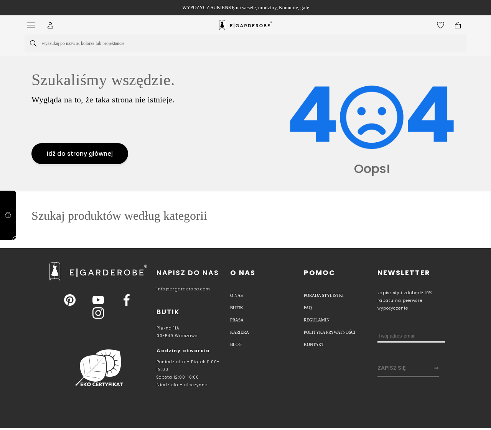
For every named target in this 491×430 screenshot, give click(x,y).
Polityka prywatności (329, 340)
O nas (242, 273)
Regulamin (316, 326)
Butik (236, 311)
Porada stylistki (322, 297)
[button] (50, 25)
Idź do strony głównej (80, 156)
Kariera (238, 340)
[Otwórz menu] (33, 25)
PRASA (236, 326)
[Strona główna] (245, 25)
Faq (308, 311)
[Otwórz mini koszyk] (457, 25)
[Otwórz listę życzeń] (440, 25)
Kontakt (313, 354)
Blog (235, 354)
